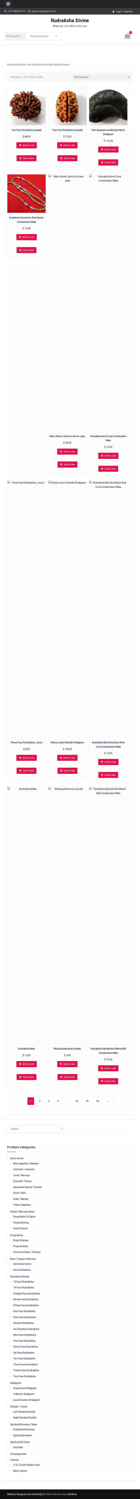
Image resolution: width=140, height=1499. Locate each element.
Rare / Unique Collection (23, 1259)
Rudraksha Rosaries (24, 1429)
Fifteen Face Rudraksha (26, 1305)
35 (87, 1101)
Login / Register (124, 11)
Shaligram (15, 1383)
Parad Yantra (20, 1228)
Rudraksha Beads (19, 1276)
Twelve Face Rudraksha (26, 1370)
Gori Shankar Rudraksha (26, 1329)
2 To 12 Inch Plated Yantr (26, 1465)
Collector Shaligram (23, 1394)
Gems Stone (17, 1158)
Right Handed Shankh (25, 1417)
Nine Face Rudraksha (24, 1334)
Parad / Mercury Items (22, 1211)
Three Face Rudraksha (25, 1364)
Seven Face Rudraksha (25, 1346)
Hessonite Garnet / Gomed (27, 1187)
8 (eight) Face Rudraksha (26, 1293)
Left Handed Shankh (24, 1411)
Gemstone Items (22, 1264)
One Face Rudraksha (24, 1340)
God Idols (18, 1447)
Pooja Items (16, 1235)
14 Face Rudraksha (23, 1287)
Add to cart (28, 145)
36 (97, 1101)
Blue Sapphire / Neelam (26, 1163)
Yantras (14, 1460)
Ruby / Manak (20, 1199)
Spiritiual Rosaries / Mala (23, 1424)
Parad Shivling (21, 1222)
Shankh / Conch (18, 1406)
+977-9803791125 (16, 11)
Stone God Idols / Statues (27, 1252)
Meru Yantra (20, 1471)
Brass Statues (21, 1240)
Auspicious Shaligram (25, 1388)
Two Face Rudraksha (24, 1376)
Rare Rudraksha (22, 1270)
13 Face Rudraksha (23, 1281)
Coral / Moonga (21, 1175)
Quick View (28, 158)
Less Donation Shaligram (26, 1400)
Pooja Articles (20, 1246)
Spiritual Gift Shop (20, 1442)
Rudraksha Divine (70, 20)
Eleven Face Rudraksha (25, 1299)
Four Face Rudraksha (24, 1317)
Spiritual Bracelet (22, 1435)
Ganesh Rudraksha (23, 1323)
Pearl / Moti (19, 1193)
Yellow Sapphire (22, 1204)
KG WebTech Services (54, 1494)
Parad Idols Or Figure (24, 1216)
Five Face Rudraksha (24, 1311)
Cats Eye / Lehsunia (23, 1169)
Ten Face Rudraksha (24, 1358)
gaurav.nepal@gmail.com (44, 11)
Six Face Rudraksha (23, 1352)
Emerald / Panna (22, 1181)
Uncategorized (18, 1454)
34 (76, 1101)
